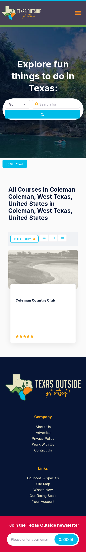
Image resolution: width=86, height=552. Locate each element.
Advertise (43, 433)
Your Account (43, 501)
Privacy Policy (43, 438)
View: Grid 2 (44, 238)
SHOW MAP (17, 164)
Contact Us (43, 450)
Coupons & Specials (43, 478)
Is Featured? (23, 239)
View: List (62, 238)
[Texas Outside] (21, 13)
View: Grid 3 (53, 238)
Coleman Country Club (35, 300)
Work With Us (43, 444)
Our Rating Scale (43, 496)
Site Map (43, 484)
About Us (43, 427)
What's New (43, 490)
